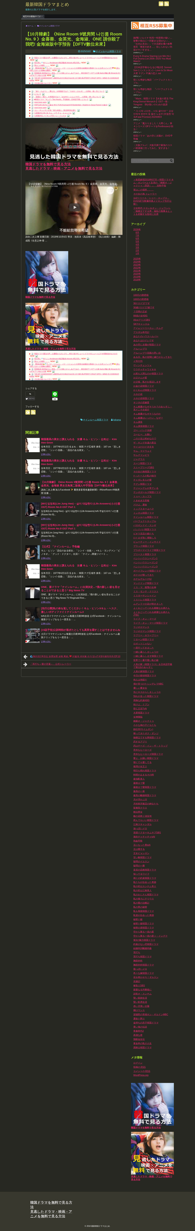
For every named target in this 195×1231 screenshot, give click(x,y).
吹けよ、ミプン (141, 704)
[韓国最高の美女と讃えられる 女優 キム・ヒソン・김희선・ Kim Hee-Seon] (32, 445)
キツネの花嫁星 (141, 402)
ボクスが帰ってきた (143, 575)
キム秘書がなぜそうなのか (147, 414)
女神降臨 (137, 717)
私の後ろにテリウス (143, 899)
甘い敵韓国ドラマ (142, 857)
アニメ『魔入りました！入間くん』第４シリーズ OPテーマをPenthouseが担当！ (153, 126)
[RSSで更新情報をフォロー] (166, 3)
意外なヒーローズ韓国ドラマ (148, 754)
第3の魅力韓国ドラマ (144, 940)
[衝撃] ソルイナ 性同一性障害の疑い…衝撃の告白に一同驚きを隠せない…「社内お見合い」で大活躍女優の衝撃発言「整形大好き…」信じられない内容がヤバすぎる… (152, 44)
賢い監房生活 (140, 1002)
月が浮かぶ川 (140, 799)
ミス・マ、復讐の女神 (144, 587)
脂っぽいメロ (140, 969)
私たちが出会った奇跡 (144, 882)
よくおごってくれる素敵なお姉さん (151, 608)
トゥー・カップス (142, 496)
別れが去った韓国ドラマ (145, 696)
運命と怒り (139, 1018)
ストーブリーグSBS (143, 467)
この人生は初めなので (144, 438)
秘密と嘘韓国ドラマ (143, 923)
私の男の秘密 (140, 907)
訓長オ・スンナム (142, 994)
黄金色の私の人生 (142, 1043)
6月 (137, 238)
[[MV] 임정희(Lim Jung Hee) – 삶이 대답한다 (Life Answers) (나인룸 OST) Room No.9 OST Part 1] (32, 509)
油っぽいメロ (140, 828)
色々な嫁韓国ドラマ (143, 973)
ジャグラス (139, 459)
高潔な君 (137, 1035)
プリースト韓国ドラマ (144, 554)
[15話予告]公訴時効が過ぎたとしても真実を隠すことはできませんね (80, 629)
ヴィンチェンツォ (142, 365)
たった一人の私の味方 (144, 476)
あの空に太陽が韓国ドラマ (147, 344)
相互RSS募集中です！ (33, 16)
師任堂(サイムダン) (143, 729)
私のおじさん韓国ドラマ (145, 894)
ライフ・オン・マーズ (144, 619)
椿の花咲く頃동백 (142, 816)
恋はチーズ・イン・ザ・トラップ (150, 746)
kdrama (117, 420)
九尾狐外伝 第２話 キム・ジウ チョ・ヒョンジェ (53, 113)
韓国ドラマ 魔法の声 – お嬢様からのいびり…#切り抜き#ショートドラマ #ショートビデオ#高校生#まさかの (75, 58)
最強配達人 (139, 779)
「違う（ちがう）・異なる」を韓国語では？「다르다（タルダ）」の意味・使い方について (69, 91)
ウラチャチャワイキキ (144, 369)
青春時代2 (138, 1031)
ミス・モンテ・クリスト (145, 591)
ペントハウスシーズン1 (145, 558)
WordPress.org (140, 1075)
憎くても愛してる (142, 762)
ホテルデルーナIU (142, 579)
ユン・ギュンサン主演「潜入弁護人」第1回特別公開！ (55, 110)
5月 (137, 241)
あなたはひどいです (143, 340)
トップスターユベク (143, 509)
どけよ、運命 (140, 504)
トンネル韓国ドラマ (143, 513)
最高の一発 (139, 791)
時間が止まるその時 (143, 775)
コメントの (141, 1071)
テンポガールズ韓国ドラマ (147, 492)
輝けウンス (139, 1010)
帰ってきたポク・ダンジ (145, 733)
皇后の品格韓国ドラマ (144, 870)
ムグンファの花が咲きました (148, 604)
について (37, 94)
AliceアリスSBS (141, 320)
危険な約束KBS (141, 700)
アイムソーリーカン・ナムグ (148, 328)
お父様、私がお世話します (147, 382)
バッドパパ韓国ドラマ (144, 529)
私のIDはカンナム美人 (144, 886)
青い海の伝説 (140, 1027)
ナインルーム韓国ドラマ (108, 51)
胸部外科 (137, 961)
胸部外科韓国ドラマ (143, 965)
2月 (137, 250)
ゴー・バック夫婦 (142, 430)
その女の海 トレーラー (43, 83)
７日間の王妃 (140, 311)
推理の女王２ (140, 766)
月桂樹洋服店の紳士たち (145, 803)
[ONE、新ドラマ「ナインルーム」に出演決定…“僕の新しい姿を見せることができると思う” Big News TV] (32, 593)
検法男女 (137, 812)
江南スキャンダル (142, 824)
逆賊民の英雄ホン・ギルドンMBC (150, 1014)
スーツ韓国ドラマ (142, 463)
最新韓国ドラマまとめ (47, 4)
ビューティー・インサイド (147, 542)
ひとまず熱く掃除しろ (144, 538)
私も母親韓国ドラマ (143, 911)
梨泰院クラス (140, 808)
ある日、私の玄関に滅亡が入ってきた (152, 357)
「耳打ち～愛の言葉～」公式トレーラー (50, 664)
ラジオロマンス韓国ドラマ (147, 631)
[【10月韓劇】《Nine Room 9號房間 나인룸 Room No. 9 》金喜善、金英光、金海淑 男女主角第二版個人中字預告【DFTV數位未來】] (32, 488)
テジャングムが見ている (145, 488)
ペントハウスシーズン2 (145, 562)
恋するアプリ (140, 741)
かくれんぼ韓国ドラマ (144, 390)
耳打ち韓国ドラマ (142, 956)
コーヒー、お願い (142, 434)
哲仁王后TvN (140, 708)
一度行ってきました (143, 648)
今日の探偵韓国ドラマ (144, 675)
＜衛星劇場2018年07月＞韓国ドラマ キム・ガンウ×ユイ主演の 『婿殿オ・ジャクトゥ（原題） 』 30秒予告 (153, 182)
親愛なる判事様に (142, 989)
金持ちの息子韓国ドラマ (145, 1023)
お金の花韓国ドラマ (143, 386)
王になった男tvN (141, 845)
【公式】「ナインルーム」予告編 (60, 546)
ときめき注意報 (141, 500)
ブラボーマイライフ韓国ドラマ (149, 550)
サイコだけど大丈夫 (143, 447)
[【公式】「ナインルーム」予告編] (32, 552)
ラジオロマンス (141, 627)
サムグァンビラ (141, 455)
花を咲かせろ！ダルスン (145, 977)
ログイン (137, 1063)
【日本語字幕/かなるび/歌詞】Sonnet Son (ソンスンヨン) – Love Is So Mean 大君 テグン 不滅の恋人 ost (153, 70)
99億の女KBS (140, 316)
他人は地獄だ (140, 679)
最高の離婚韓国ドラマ (144, 795)
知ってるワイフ (141, 874)
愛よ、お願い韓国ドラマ (145, 758)
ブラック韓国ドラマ (143, 546)
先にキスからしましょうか (147, 692)
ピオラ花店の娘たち (143, 533)
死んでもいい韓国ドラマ (145, 820)
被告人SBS (139, 985)
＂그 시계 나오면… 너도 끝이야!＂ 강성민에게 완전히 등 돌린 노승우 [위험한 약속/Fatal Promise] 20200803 (153, 114)
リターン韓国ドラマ (143, 639)
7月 (137, 235)
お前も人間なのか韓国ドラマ (148, 373)
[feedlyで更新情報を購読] (161, 3)
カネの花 (137, 394)
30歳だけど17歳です (143, 307)
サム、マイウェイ (142, 451)
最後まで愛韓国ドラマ (144, 787)
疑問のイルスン (141, 861)
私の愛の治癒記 (141, 903)
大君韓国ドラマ (141, 713)
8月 (137, 232)
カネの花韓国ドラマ (143, 398)
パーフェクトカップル (144, 521)
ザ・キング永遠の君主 (144, 442)
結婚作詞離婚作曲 (142, 948)
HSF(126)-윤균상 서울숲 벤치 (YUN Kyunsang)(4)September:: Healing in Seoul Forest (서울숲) (70, 105)
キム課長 (137, 422)
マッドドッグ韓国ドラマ (145, 583)
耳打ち (136, 952)
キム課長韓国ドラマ (143, 426)
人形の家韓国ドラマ (143, 671)
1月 (137, 253)
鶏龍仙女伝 (139, 1039)
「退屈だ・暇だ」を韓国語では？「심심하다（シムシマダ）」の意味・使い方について (67, 97)
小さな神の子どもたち (144, 725)
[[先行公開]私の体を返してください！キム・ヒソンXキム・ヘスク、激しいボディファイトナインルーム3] (32, 614)
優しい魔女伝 (140, 688)
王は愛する (139, 849)
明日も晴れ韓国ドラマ (144, 770)
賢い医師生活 (140, 998)
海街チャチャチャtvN (144, 837)
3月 (137, 247)
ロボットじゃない (142, 643)
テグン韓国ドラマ (142, 484)
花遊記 (136, 981)
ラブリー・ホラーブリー (145, 635)
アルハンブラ (140, 349)
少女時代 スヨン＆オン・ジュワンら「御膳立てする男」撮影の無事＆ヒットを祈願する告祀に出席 (152, 211)
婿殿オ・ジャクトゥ (143, 721)
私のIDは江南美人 (142, 890)
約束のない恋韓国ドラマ (145, 944)
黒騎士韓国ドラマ (142, 1047)
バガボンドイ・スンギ (144, 525)
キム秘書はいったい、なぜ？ (148, 418)
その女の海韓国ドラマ (144, 471)
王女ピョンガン (141, 853)
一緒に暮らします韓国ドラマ (148, 656)
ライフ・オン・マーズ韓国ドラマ (150, 623)
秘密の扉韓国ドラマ (143, 927)
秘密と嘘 (137, 919)
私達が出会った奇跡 (143, 915)
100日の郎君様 (141, 299)
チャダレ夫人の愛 (142, 480)
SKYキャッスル (141, 324)
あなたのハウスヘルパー (145, 336)
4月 (137, 244)
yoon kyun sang (40, 102)
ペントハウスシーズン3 (145, 566)
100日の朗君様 (141, 295)
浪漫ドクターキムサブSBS (147, 832)
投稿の (139, 1067)
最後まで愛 (139, 783)
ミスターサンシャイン (144, 595)
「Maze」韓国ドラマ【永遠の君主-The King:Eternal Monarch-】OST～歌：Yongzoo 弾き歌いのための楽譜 (153, 101)
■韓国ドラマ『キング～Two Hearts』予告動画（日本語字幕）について (61, 99)
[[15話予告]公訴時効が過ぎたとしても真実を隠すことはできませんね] (32, 636)
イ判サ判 (137, 361)
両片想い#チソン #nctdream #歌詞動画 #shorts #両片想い (57, 63)
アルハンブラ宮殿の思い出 (147, 353)
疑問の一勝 (139, 865)
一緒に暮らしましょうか (145, 652)
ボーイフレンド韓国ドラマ (147, 571)
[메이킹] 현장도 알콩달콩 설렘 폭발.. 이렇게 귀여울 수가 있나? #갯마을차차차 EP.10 (76, 656)
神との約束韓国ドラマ (144, 878)
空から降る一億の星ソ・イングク (150, 936)
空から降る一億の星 (143, 932)
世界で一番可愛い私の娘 (145, 660)
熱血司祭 (137, 841)
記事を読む (46, 454)
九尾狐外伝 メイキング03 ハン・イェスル (50, 116)
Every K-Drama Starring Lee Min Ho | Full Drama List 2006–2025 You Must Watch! (152, 58)
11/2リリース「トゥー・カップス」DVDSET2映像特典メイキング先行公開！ (152, 201)
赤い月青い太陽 (141, 1006)
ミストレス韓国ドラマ (144, 600)
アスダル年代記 (141, 332)
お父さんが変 (140, 378)
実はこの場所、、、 (42, 65)
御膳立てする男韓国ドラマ (147, 737)
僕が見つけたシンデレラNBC (148, 684)
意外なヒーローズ (142, 750)
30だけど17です (141, 303)
